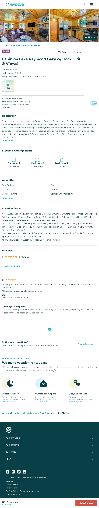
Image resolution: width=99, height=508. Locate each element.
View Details (7, 504)
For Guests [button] (12, 445)
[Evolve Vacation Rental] (15, 5)
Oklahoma (32, 413)
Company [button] (11, 452)
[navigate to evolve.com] (9, 430)
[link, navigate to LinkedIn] (24, 471)
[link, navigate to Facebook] (8, 471)
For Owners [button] (13, 438)
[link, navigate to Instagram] (13, 471)
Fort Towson (46, 413)
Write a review (12, 266)
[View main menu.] (91, 4)
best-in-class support (81, 400)
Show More (7, 140)
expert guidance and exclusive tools (46, 400)
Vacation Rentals (10, 413)
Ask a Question (86, 344)
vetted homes (8, 402)
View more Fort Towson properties (22, 45)
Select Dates (86, 503)
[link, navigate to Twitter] (19, 471)
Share (79, 52)
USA (23, 413)
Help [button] (8, 459)
